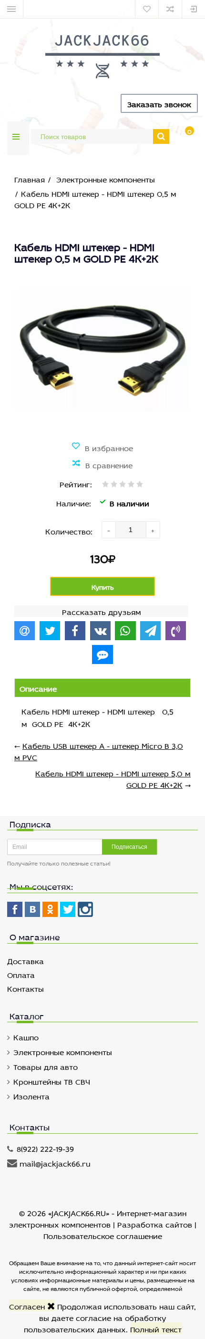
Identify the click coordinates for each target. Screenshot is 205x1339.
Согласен (28, 1305)
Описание (38, 688)
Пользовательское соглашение (102, 1235)
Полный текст (156, 1328)
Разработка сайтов (154, 1223)
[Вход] (193, 9)
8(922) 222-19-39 (45, 1148)
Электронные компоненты (62, 1051)
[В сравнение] (102, 464)
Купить (103, 586)
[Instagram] (85, 909)
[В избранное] (102, 447)
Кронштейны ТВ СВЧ (51, 1081)
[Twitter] (67, 909)
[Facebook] (14, 909)
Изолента (31, 1095)
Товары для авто (45, 1066)
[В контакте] (32, 909)
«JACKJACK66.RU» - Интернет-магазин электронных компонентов (97, 1217)
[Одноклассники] (50, 909)
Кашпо (26, 1036)
